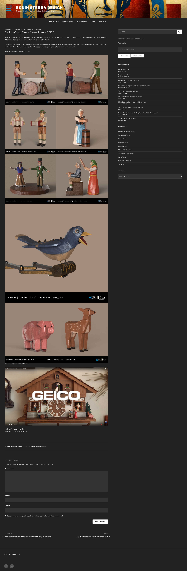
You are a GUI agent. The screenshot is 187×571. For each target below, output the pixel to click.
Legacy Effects (29, 446)
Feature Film (122, 139)
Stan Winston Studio (124, 150)
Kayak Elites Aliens (124, 75)
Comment (9, 469)
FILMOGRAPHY (81, 21)
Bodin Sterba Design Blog (31, 29)
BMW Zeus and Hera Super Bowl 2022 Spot (132, 102)
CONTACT (102, 21)
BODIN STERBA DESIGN (39, 8)
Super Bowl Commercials (126, 153)
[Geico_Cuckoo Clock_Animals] (56, 333)
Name (7, 495)
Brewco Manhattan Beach (126, 131)
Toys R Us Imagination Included (128, 91)
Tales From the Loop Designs (127, 118)
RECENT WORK (67, 21)
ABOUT (93, 21)
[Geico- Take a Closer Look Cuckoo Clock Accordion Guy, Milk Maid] (56, 129)
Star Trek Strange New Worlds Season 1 (130, 96)
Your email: (122, 43)
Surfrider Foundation (124, 160)
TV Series (121, 164)
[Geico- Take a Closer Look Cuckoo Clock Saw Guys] (56, 80)
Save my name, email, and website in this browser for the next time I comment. (35, 516)
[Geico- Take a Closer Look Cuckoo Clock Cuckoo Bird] (56, 253)
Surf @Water (122, 157)
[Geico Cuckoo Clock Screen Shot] (56, 396)
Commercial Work (14, 446)
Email (7, 506)
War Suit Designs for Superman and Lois (130, 107)
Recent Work (41, 446)
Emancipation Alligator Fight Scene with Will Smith (134, 86)
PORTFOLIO (53, 21)
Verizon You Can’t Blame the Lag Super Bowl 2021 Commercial (137, 113)
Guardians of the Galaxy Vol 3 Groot (129, 80)
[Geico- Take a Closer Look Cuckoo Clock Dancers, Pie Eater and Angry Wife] (56, 179)
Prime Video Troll (123, 69)
